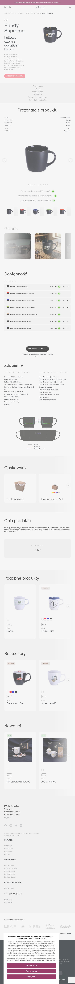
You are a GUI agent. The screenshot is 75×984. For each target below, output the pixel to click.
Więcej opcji (31, 976)
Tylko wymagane (31, 971)
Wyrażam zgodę (31, 965)
